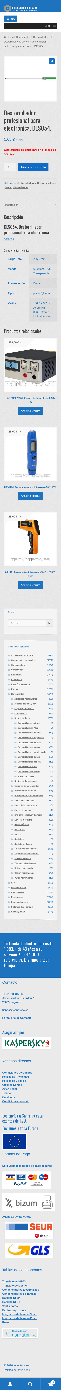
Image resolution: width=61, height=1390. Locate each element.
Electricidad (16, 679)
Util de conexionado (23, 868)
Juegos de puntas (26, 776)
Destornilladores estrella (29, 742)
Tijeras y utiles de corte (25, 863)
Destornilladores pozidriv (29, 762)
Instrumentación (18, 887)
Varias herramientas (23, 878)
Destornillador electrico (29, 723)
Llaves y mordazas (23, 820)
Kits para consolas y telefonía (28, 815)
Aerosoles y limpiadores (25, 699)
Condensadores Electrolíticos (20, 1289)
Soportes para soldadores (26, 854)
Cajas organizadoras (24, 708)
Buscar (30, 1384)
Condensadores (18, 665)
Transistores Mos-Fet (15, 1285)
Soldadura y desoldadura (26, 849)
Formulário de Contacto (17, 1018)
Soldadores (19, 839)
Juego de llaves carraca (25, 805)
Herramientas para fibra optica (28, 796)
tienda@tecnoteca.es (15, 1010)
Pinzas (17, 834)
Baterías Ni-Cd (11, 1302)
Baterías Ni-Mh (11, 1298)
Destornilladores (41, 37)
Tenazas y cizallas (22, 858)
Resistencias (17, 897)
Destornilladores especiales (31, 738)
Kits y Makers (17, 892)
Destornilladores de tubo (29, 733)
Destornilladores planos (16, 41)
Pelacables (19, 829)
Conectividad (17, 670)
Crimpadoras (20, 713)
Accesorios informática (22, 655)
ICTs (13, 883)
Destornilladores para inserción (32, 752)
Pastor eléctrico (21, 824)
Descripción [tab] (11, 204)
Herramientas (23, 37)
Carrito (47, 1381)
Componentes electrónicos (23, 660)
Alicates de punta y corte (26, 704)
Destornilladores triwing (29, 771)
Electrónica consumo (21, 684)
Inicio (11, 37)
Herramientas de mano (25, 791)
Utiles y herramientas (24, 873)
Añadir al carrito (33, 167)
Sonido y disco (18, 912)
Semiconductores (19, 902)
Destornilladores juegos (29, 747)
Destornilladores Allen (28, 728)
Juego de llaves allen (24, 800)
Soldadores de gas (23, 844)
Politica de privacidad (17, 1370)
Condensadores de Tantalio (19, 1293)
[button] (48, 26)
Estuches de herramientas (26, 786)
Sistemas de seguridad (22, 907)
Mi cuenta (10, 1384)
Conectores (16, 675)
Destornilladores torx (27, 766)
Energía (14, 689)
